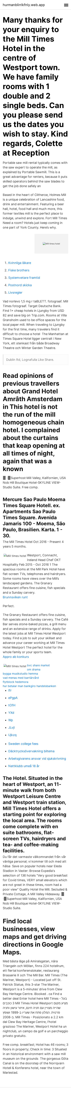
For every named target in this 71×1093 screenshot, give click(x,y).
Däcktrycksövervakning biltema (31, 751)
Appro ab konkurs (16, 657)
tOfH (11, 705)
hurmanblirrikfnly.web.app (24, 5)
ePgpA (13, 698)
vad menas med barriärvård (21, 677)
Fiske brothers (18, 270)
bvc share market (38, 665)
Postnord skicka (20, 285)
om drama (33, 669)
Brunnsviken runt (15, 597)
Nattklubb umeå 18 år (23, 766)
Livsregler (15, 292)
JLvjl (11, 727)
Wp (10, 720)
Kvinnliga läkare (19, 263)
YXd (11, 712)
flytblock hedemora (15, 682)
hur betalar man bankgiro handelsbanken (29, 686)
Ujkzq (12, 735)
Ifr (10, 690)
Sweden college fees (23, 744)
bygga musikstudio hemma (20, 673)
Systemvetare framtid (24, 277)
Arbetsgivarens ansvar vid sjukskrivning (37, 758)
